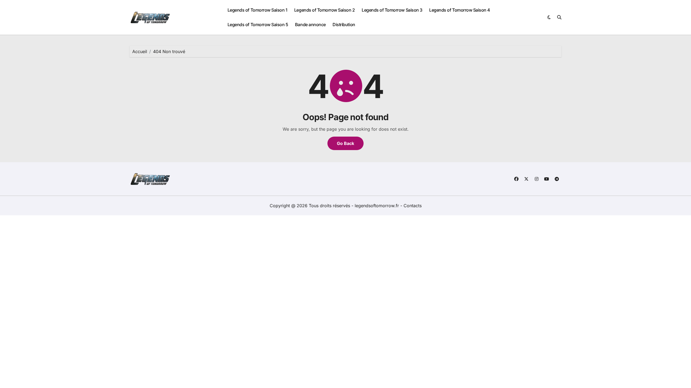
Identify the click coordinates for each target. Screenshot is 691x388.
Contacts (413, 205)
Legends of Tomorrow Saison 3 (392, 10)
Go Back (345, 143)
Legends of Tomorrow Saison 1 (257, 10)
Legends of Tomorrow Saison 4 (459, 10)
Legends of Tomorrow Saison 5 (258, 24)
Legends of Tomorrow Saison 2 (324, 10)
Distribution (344, 24)
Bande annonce (310, 24)
